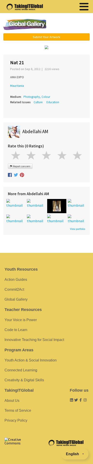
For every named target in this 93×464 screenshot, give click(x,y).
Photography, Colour (36, 97)
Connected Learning (21, 370)
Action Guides (16, 279)
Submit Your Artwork (46, 37)
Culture (38, 102)
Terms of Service (18, 410)
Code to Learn (16, 330)
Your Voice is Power (21, 320)
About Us (12, 400)
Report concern (21, 166)
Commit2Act (14, 289)
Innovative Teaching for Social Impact (34, 340)
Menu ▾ (71, 24)
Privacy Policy (16, 420)
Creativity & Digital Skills (24, 380)
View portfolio (77, 229)
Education (52, 102)
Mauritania (17, 86)
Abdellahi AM (35, 131)
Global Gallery (24, 24)
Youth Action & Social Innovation (31, 360)
